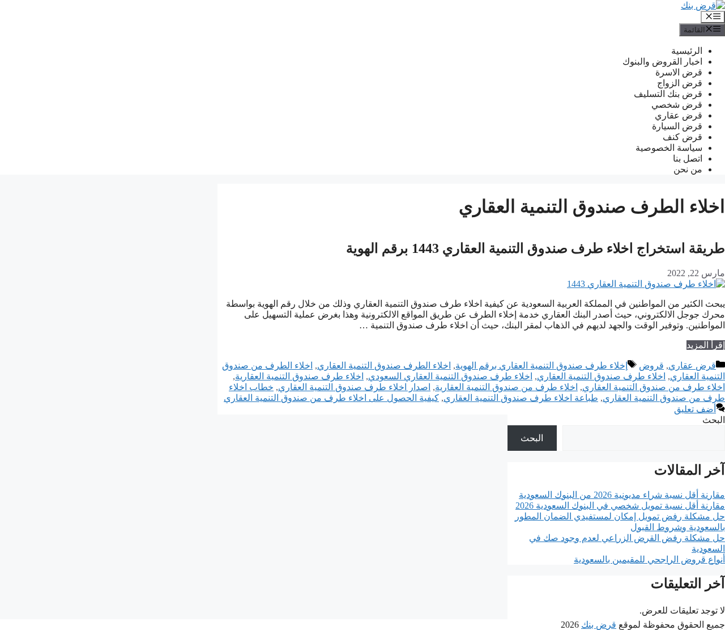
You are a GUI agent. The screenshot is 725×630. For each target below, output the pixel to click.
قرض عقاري (678, 115)
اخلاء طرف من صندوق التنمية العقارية (506, 387)
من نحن (687, 169)
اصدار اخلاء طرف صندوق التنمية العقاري (354, 387)
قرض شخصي (676, 104)
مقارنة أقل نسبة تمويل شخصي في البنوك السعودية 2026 (620, 505)
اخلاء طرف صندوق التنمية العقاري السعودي (450, 376)
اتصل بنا (687, 158)
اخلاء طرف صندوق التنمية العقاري (601, 376)
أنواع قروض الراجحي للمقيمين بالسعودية (649, 559)
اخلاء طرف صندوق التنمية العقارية (299, 376)
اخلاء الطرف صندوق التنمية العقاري (384, 365)
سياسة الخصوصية (669, 148)
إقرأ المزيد (705, 345)
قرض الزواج (679, 83)
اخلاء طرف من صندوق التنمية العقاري (653, 387)
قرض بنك (598, 624)
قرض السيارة (677, 126)
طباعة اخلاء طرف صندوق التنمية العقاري (520, 398)
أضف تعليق (695, 409)
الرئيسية (686, 51)
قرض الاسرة (678, 72)
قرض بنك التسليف (668, 94)
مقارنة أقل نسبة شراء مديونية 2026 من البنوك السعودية (622, 495)
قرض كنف (682, 137)
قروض (651, 365)
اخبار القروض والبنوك (662, 61)
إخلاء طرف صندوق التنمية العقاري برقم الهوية (541, 365)
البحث (713, 420)
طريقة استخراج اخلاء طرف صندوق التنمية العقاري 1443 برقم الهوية (535, 248)
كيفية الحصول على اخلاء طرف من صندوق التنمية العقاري (331, 398)
